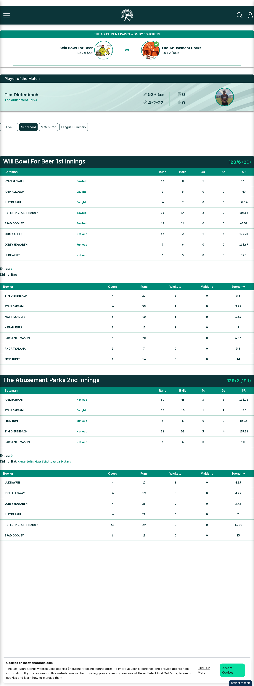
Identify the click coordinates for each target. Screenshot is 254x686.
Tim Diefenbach (21, 94)
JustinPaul (13, 202)
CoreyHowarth (16, 244)
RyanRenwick (15, 181)
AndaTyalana (15, 348)
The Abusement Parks (181, 48)
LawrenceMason (17, 338)
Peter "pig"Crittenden (21, 213)
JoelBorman (14, 399)
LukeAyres (12, 255)
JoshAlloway (15, 191)
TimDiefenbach (16, 295)
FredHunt (12, 359)
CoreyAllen (13, 234)
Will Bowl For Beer (76, 48)
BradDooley (14, 223)
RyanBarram (14, 306)
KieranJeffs (13, 327)
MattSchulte (15, 317)
